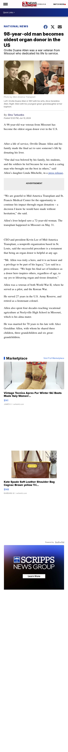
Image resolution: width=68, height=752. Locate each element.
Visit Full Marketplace (53, 358)
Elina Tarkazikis (16, 114)
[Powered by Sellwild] (59, 542)
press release (55, 173)
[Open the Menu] (5, 4)
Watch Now (58, 4)
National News (16, 26)
